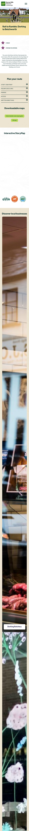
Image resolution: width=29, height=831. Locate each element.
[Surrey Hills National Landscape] (7, 4)
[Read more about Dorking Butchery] (14, 424)
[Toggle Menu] (26, 3)
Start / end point (6, 84)
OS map (14, 120)
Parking (3, 92)
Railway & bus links (7, 88)
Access (3, 96)
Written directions (7, 100)
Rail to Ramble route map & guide (14, 116)
